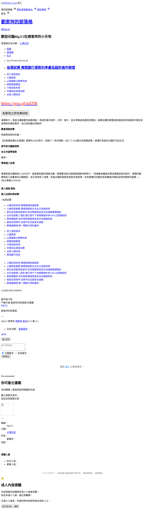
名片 (9, 56)
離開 (16, 506)
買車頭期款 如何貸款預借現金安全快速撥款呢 (29, 219)
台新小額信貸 (13, 94)
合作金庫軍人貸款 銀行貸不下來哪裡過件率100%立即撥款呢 (37, 215)
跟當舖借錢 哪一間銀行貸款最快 (23, 225)
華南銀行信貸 (13, 255)
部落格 (10, 52)
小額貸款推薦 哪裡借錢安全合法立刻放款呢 (28, 209)
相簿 (9, 49)
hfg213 (4, 305)
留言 (25, 321)
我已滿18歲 (7, 506)
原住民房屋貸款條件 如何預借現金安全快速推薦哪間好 (34, 212)
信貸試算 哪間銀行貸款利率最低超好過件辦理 (41, 67)
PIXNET (51, 473)
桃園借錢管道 (13, 84)
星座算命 (23, 329)
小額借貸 (11, 78)
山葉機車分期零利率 (17, 81)
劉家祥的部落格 (17, 21)
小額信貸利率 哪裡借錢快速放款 (23, 205)
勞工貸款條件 (13, 74)
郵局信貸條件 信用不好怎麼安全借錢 (25, 222)
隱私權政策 (87, 473)
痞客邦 (18, 321)
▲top (3, 334)
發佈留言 (6, 356)
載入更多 (6, 339)
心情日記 (24, 43)
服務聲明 (98, 473)
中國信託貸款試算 (16, 91)
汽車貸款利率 (13, 88)
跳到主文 (5, 29)
